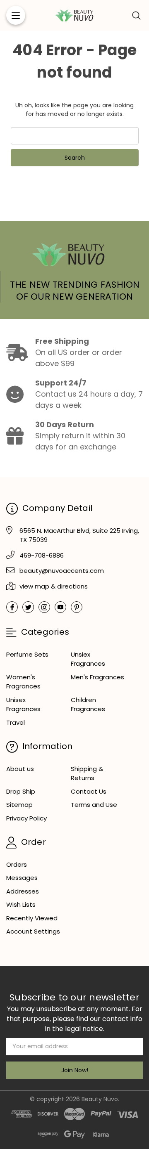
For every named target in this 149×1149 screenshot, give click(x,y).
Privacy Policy (26, 818)
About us (20, 768)
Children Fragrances (88, 704)
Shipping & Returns (87, 773)
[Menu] (15, 15)
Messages (22, 877)
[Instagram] (44, 607)
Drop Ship (20, 791)
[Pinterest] (76, 607)
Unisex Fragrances (23, 704)
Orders (16, 864)
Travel (15, 722)
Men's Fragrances (97, 677)
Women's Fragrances (23, 682)
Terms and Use (94, 804)
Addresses (22, 891)
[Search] (136, 15)
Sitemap (19, 804)
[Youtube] (60, 607)
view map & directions (53, 586)
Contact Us (88, 791)
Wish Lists (21, 904)
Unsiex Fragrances (88, 659)
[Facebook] (12, 607)
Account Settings (33, 931)
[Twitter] (28, 607)
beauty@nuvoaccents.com (61, 570)
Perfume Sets (27, 654)
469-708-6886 (41, 555)
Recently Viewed (32, 918)
